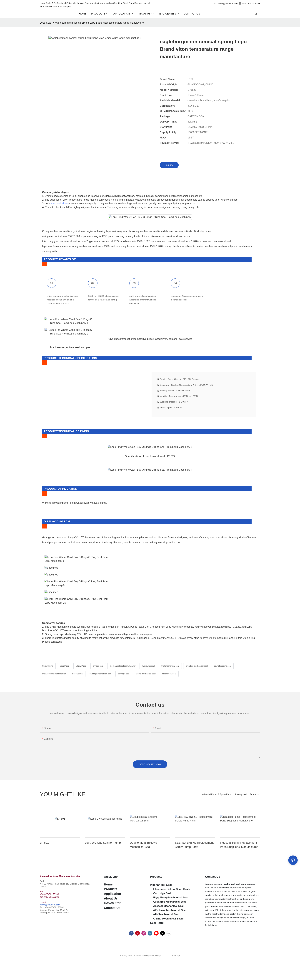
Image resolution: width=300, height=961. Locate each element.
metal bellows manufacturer (54, 674)
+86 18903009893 (251, 3)
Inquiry (169, 165)
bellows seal (77, 674)
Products (254, 794)
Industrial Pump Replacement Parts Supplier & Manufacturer (239, 844)
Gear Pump (64, 666)
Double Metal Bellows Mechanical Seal (143, 844)
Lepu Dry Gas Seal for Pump (103, 842)
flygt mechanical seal (170, 666)
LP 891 (44, 842)
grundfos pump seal (222, 666)
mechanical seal (60, 203)
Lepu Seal (45, 22)
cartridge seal (124, 674)
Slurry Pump (81, 666)
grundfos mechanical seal (197, 666)
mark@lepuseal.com (50, 904)
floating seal (241, 794)
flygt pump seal (148, 666)
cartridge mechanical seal (100, 674)
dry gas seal (98, 666)
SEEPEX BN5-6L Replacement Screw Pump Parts (194, 844)
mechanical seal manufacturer (122, 666)
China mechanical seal (146, 674)
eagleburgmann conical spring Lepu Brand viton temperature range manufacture (99, 22)
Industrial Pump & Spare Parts (216, 794)
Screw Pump (47, 666)
